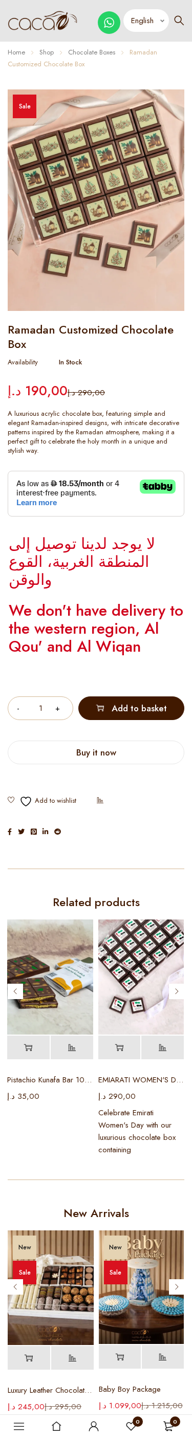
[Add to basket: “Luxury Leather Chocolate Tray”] (29, 1358)
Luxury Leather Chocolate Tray (51, 1390)
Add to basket (139, 708)
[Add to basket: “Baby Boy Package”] (120, 1357)
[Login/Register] (93, 1426)
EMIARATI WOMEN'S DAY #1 (141, 1079)
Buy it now (96, 752)
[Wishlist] (42, 801)
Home (16, 52)
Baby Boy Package (130, 1389)
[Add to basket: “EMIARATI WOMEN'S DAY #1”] (119, 1048)
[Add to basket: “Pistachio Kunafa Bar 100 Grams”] (28, 1048)
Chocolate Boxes (91, 52)
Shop (46, 52)
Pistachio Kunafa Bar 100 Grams (50, 1079)
